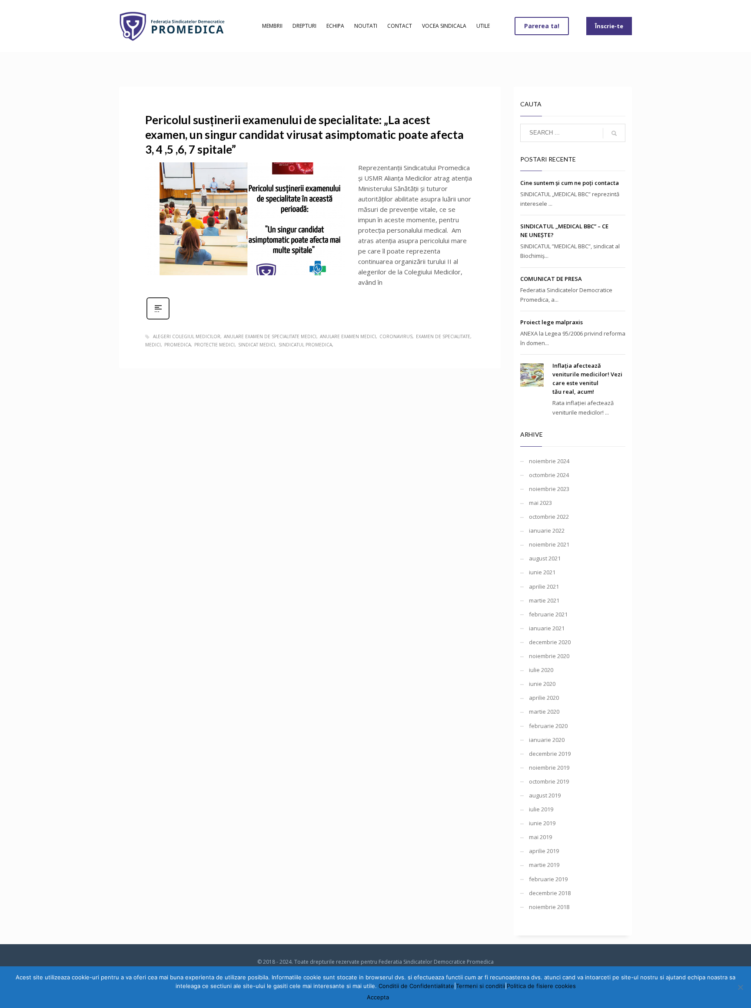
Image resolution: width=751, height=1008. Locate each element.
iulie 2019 (541, 809)
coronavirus (395, 336)
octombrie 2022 (549, 516)
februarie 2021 (548, 614)
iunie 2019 (542, 823)
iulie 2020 (541, 670)
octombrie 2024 (549, 475)
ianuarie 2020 (547, 740)
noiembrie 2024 (549, 461)
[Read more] (158, 318)
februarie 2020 (548, 726)
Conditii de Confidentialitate (416, 985)
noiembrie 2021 (549, 544)
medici (153, 345)
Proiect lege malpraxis (551, 322)
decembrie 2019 (550, 754)
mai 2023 (540, 503)
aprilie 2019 (544, 851)
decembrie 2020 (550, 642)
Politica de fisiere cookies (541, 985)
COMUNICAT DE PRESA (551, 279)
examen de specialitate (443, 336)
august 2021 (545, 558)
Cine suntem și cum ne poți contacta (569, 183)
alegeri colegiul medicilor (186, 336)
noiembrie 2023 (549, 489)
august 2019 (545, 795)
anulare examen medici (348, 336)
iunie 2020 (542, 684)
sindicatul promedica (305, 345)
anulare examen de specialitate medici (270, 336)
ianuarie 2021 (547, 628)
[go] (614, 133)
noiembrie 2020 (549, 656)
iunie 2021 (542, 572)
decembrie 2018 (550, 893)
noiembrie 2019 (549, 767)
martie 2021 (544, 600)
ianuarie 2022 (547, 530)
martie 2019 (544, 865)
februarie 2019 (548, 879)
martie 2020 (544, 711)
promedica (177, 345)
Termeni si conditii (480, 985)
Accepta (378, 997)
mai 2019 (540, 837)
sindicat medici (256, 345)
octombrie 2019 (549, 781)
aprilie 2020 (544, 698)
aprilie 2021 (544, 586)
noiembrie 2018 (549, 907)
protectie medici (214, 345)
